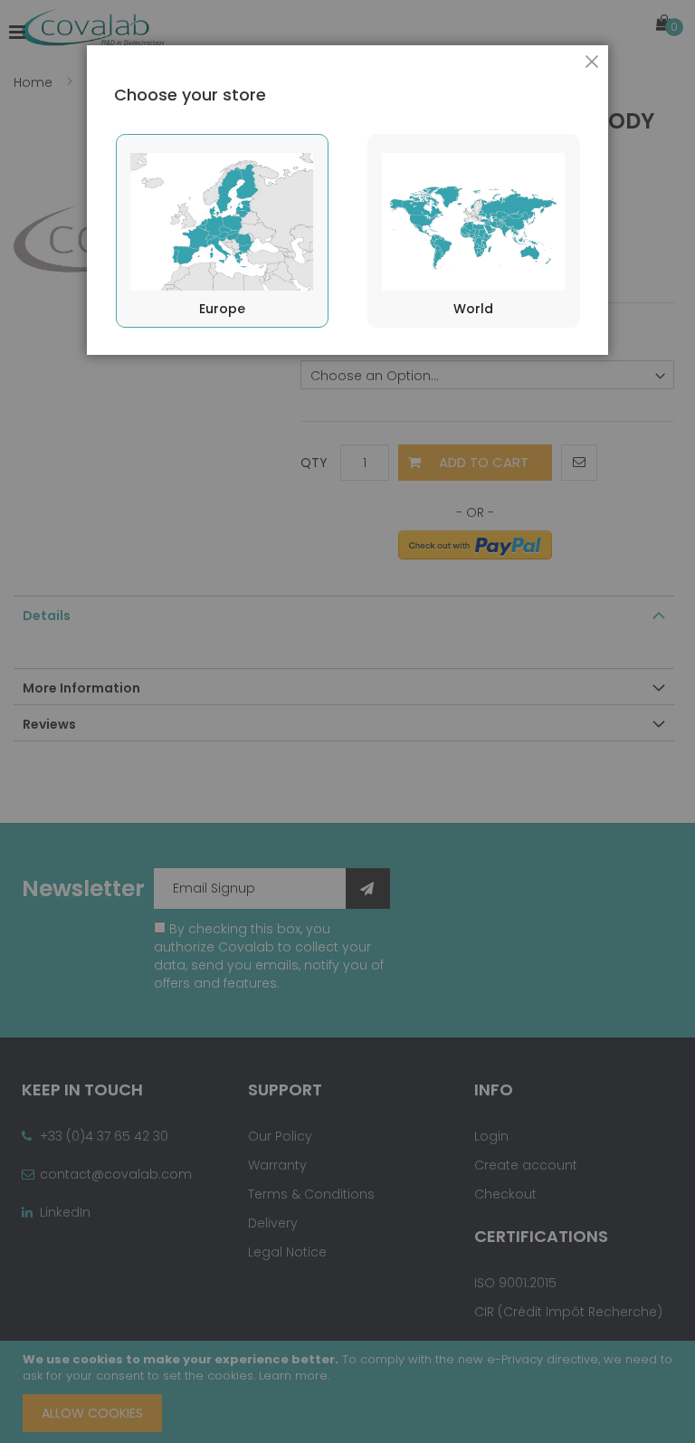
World (473, 309)
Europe (222, 309)
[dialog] (347, 721)
